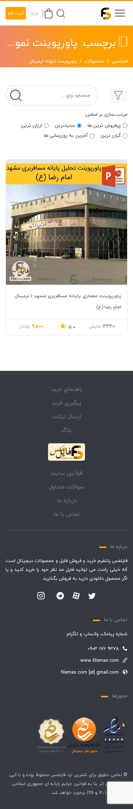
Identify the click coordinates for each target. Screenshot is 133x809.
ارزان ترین (31, 125)
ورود (34, 13)
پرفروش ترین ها (104, 125)
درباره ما (66, 501)
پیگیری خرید (66, 403)
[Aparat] (76, 595)
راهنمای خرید (66, 389)
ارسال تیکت (66, 417)
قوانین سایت (66, 473)
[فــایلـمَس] (102, 13)
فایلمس (119, 61)
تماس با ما (67, 514)
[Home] (66, 452)
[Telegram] (60, 596)
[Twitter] (92, 596)
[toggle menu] (119, 13)
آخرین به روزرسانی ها (66, 135)
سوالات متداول (66, 487)
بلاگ (66, 430)
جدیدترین (65, 125)
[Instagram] (41, 596)
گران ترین (110, 135)
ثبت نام (16, 13)
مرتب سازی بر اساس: (106, 114)
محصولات (94, 61)
